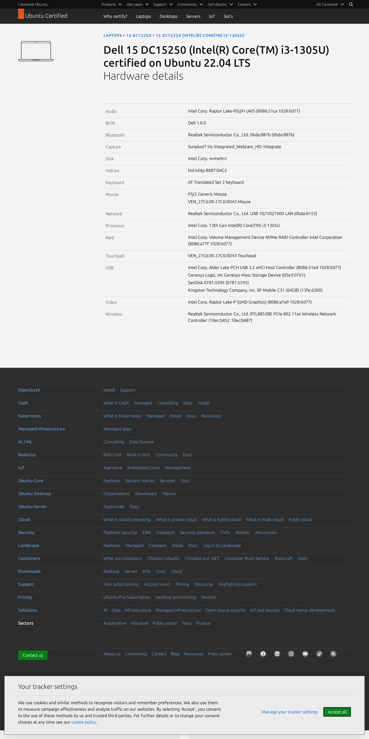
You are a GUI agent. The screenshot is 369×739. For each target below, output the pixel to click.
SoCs (228, 16)
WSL (147, 571)
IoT (212, 16)
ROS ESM (112, 454)
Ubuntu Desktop (34, 493)
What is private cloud (176, 519)
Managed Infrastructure (178, 610)
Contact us (33, 655)
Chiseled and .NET (202, 558)
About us (111, 653)
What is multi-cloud (264, 519)
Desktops (168, 16)
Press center (220, 653)
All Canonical (327, 4)
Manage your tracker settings (290, 711)
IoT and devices (265, 610)
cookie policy (83, 722)
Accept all (337, 711)
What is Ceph (116, 402)
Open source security (225, 610)
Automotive (114, 623)
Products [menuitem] (108, 4)
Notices (243, 532)
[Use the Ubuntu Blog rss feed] (334, 655)
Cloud (24, 519)
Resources (211, 415)
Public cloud (300, 519)
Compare (157, 545)
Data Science (141, 441)
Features (111, 480)
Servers (193, 16)
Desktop (111, 571)
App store (112, 467)
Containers (29, 558)
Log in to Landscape (222, 545)
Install (109, 389)
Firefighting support (238, 584)
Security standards (197, 532)
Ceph (23, 402)
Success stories (140, 480)
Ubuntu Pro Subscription (126, 597)
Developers (146, 493)
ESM (146, 532)
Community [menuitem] (187, 4)
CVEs (225, 532)
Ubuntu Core (30, 480)
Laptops (143, 16)
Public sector (165, 623)
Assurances (266, 532)
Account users (157, 584)
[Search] (351, 4)
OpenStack (29, 389)
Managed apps (117, 428)
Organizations (116, 493)
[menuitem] (330, 4)
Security (26, 532)
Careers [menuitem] (244, 4)
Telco (187, 623)
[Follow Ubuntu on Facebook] (264, 655)
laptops (112, 35)
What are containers (122, 558)
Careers (159, 653)
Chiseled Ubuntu (163, 558)
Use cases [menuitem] (135, 4)
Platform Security (120, 532)
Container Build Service (247, 558)
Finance (203, 623)
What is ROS (138, 454)
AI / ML (25, 441)
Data (116, 610)
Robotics (27, 454)
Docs (188, 402)
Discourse (203, 584)
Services (167, 480)
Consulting (167, 402)
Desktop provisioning (176, 597)
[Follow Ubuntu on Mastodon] (250, 655)
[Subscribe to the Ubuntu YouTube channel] (306, 655)
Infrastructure (138, 610)
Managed (143, 402)
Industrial (139, 623)
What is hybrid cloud (221, 519)
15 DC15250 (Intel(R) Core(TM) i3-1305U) (200, 35)
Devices (209, 597)
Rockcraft (284, 558)
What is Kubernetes (122, 415)
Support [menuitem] (160, 4)
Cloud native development (309, 610)
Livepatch (165, 532)
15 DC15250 (139, 35)
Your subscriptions (120, 584)
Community (166, 454)
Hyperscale (114, 506)
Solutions (27, 610)
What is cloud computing (127, 519)
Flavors (169, 493)
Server (131, 571)
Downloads (29, 571)
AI (105, 610)
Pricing (182, 584)
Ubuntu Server (32, 506)
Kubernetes (29, 415)
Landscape (28, 545)
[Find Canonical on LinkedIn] (278, 655)
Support (127, 389)
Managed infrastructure (41, 428)
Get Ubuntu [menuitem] (217, 4)
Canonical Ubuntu (33, 4)
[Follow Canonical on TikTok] (320, 655)
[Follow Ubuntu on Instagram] (292, 655)
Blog (175, 653)
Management (178, 467)
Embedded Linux (144, 467)
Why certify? (115, 16)
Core (161, 571)
